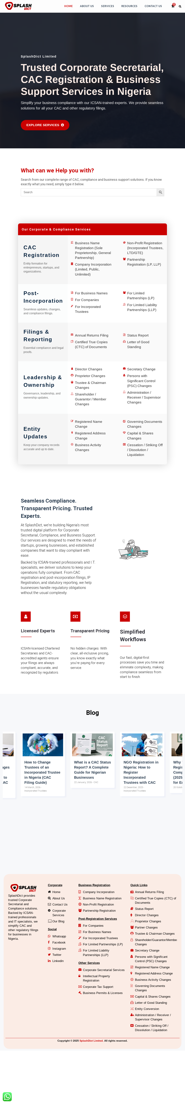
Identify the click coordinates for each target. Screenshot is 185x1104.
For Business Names (91, 293)
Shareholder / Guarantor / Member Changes (90, 399)
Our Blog (58, 921)
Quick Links (138, 885)
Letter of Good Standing (151, 1002)
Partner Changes (146, 927)
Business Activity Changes (153, 980)
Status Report (138, 335)
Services (107, 6)
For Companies (87, 300)
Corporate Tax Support (98, 987)
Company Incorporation (98, 892)
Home (68, 6)
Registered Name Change (152, 967)
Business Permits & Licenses (103, 993)
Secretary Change (141, 369)
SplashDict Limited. (91, 1040)
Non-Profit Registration (98, 904)
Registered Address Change (154, 973)
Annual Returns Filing (91, 335)
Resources (129, 6)
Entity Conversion (147, 1009)
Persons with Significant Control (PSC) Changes (141, 381)
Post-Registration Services (97, 919)
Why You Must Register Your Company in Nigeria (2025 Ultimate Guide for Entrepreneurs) (142, 772)
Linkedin (58, 961)
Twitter (56, 955)
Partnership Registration (99, 910)
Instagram (59, 948)
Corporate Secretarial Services (104, 970)
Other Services (89, 963)
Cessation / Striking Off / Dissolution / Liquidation (145, 450)
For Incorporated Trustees (100, 938)
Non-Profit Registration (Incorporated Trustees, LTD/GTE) (145, 248)
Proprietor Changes (90, 376)
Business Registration (94, 885)
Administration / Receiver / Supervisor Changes (144, 397)
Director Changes (88, 369)
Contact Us (153, 6)
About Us (87, 6)
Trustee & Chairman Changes (155, 933)
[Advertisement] (92, 843)
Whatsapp (59, 936)
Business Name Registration (102, 898)
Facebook (59, 942)
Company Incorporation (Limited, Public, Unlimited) (93, 269)
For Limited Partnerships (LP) (103, 944)
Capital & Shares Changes (153, 996)
